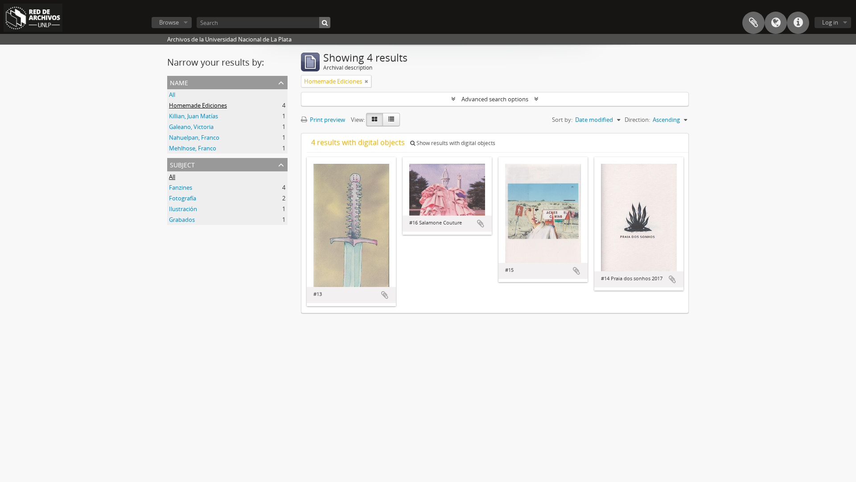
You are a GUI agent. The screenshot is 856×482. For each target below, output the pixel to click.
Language (776, 23)
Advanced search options (495, 99)
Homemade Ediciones (198, 105)
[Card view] (374, 119)
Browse (169, 22)
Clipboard (753, 23)
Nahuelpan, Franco (194, 137)
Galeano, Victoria (191, 127)
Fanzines (180, 187)
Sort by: (562, 120)
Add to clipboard (384, 295)
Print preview (327, 120)
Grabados (182, 220)
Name (179, 82)
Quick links (798, 23)
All (172, 95)
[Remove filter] (366, 81)
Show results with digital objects (455, 143)
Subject (182, 164)
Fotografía (182, 198)
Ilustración (183, 209)
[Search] (324, 22)
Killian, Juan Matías (193, 116)
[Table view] (391, 119)
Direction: (637, 120)
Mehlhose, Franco (192, 148)
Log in (830, 22)
